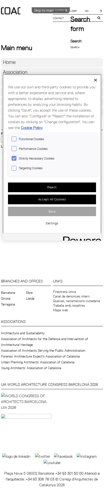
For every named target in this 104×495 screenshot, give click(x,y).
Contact (58, 18)
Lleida (30, 298)
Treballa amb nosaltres (69, 305)
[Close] (95, 80)
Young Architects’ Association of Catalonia (31, 368)
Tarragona (8, 304)
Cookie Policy (32, 127)
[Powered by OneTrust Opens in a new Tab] (80, 238)
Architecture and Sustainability (23, 333)
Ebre (29, 292)
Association (15, 72)
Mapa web (60, 310)
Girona (5, 298)
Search (76, 41)
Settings (52, 223)
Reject (52, 187)
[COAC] (26, 19)
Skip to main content (50, 10)
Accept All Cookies (52, 199)
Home (9, 62)
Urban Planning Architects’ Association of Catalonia (37, 362)
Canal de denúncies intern (71, 296)
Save (52, 211)
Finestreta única (64, 291)
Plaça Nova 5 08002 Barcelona (29, 473)
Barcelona (8, 292)
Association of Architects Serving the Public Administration (43, 350)
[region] (52, 157)
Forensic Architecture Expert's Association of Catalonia (40, 356)
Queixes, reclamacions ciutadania (76, 301)
